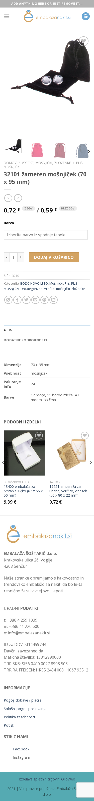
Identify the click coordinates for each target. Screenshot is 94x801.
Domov (10, 162)
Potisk (9, 725)
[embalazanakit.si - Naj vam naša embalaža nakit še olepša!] (47, 16)
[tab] (47, 330)
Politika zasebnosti (19, 717)
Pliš (67, 283)
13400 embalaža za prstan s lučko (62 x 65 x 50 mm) (23, 491)
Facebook (21, 749)
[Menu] (7, 16)
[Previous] (11, 85)
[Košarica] (86, 16)
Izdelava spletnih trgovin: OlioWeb (47, 779)
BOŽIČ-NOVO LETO (34, 283)
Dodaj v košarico (54, 257)
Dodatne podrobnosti (25, 340)
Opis (8, 329)
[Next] (82, 85)
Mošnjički (56, 283)
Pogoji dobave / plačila (23, 700)
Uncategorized (32, 288)
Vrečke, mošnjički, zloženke (46, 162)
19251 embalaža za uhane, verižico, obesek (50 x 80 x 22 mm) (68, 491)
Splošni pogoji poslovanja (25, 708)
